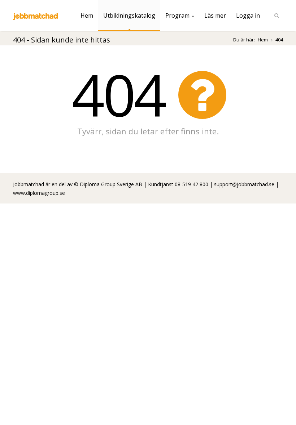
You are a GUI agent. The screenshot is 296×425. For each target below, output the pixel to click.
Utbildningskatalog (129, 15)
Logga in (248, 15)
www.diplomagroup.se (39, 192)
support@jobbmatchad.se (244, 184)
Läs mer (215, 15)
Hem (86, 15)
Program (177, 15)
